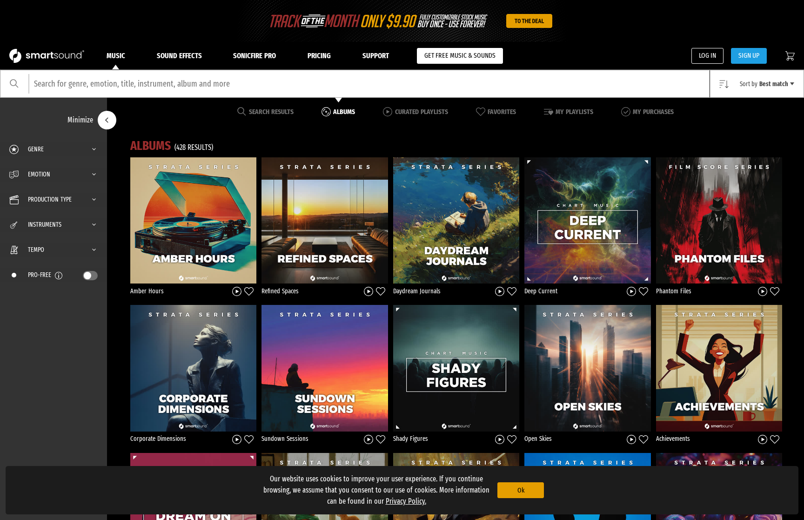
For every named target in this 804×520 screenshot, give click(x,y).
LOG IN (707, 55)
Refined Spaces (280, 291)
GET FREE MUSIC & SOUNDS (460, 55)
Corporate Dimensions (158, 439)
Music (116, 55)
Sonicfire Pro (254, 55)
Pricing (319, 55)
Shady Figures (410, 439)
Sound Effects (179, 55)
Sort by (764, 84)
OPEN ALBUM (193, 220)
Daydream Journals (417, 291)
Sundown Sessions (284, 439)
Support (375, 55)
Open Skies (538, 439)
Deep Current (540, 291)
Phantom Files (673, 291)
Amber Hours (147, 291)
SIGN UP (748, 55)
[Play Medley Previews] (236, 291)
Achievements (673, 439)
